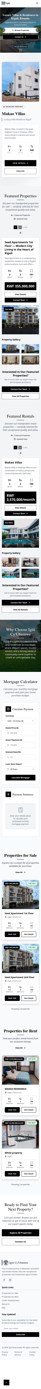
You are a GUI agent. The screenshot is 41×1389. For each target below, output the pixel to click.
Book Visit (12, 934)
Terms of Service (18, 1353)
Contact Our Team (19, 389)
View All (19, 872)
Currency (10, 716)
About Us (6, 1304)
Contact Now (19, 300)
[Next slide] (38, 30)
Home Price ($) (12, 728)
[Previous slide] (3, 30)
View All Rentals (20, 609)
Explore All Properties (20, 1232)
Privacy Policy (5, 1353)
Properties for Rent (10, 1297)
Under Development (10, 1300)
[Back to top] (6, 1382)
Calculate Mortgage (20, 777)
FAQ (3, 1307)
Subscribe (20, 1334)
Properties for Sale (10, 1293)
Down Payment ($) (14, 740)
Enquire (20, 171)
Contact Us (20, 1241)
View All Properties (20, 396)
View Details (19, 163)
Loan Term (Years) (14, 764)
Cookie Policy (32, 1353)
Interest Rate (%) (13, 752)
